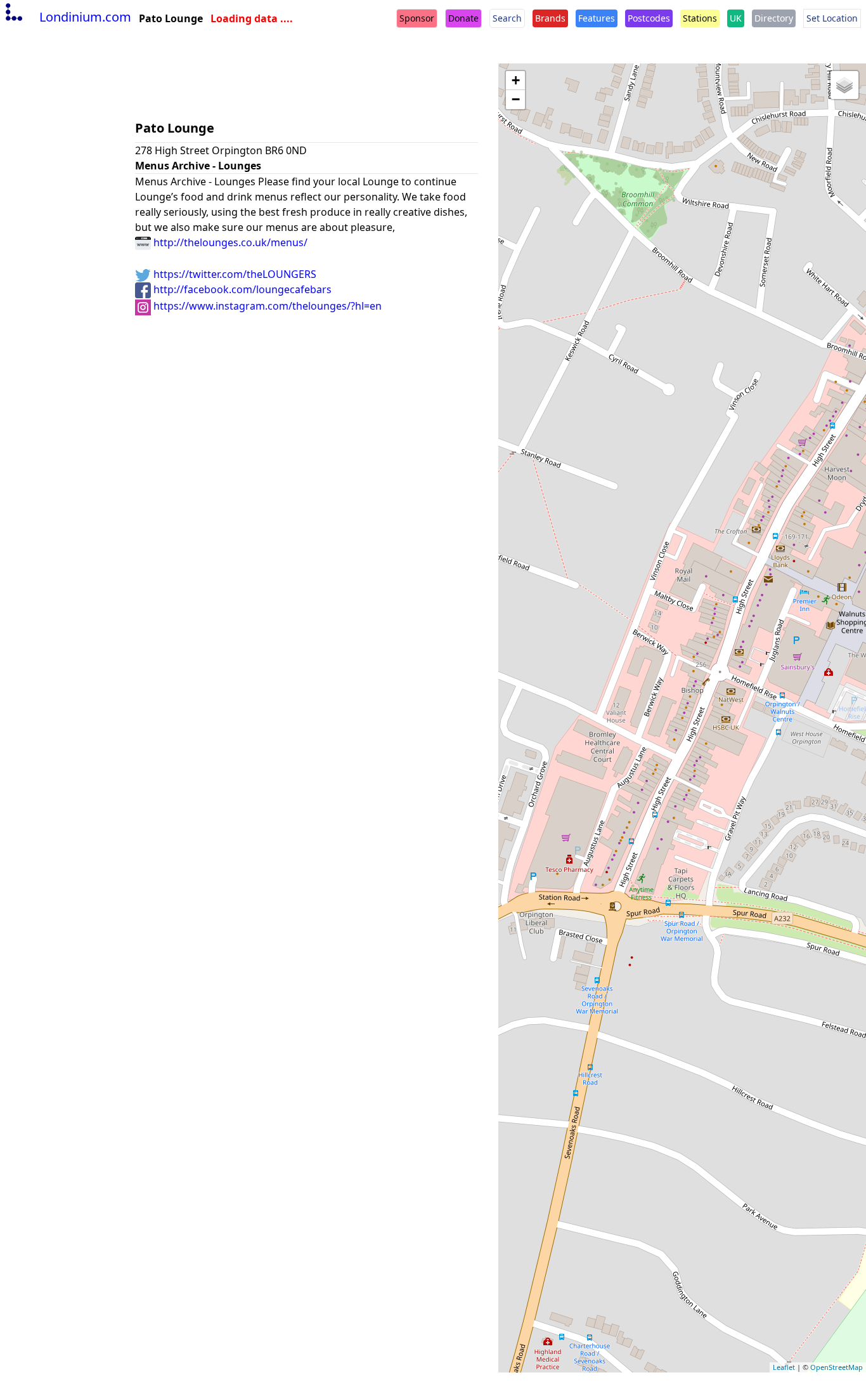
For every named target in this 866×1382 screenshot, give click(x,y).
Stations (700, 18)
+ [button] (516, 80)
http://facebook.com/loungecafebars (241, 289)
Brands (550, 18)
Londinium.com (85, 16)
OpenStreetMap (836, 1367)
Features (596, 18)
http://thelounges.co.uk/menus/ (229, 242)
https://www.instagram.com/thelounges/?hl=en (266, 306)
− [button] (516, 99)
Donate (463, 18)
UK (736, 18)
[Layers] (844, 85)
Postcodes (649, 18)
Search (507, 18)
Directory (773, 18)
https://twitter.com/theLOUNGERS (233, 274)
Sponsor (416, 18)
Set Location (832, 18)
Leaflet (784, 1367)
